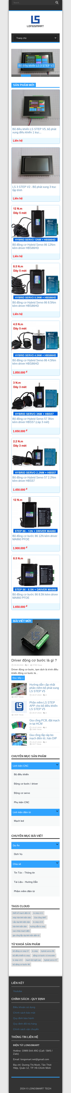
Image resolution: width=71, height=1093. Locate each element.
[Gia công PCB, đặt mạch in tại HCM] (19, 730)
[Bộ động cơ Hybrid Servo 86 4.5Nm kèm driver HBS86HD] (36, 356)
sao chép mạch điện (21, 931)
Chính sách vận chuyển (26, 1029)
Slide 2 (26, 75)
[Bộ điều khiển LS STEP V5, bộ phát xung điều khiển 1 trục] (36, 125)
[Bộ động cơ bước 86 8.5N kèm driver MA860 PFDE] (36, 590)
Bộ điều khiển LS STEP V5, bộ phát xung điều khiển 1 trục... (34, 130)
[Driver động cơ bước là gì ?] (35, 654)
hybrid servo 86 (47, 951)
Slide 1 (16, 75)
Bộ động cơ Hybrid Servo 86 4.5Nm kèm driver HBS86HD (34, 362)
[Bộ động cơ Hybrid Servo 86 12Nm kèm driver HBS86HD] (36, 240)
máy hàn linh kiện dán (22, 917)
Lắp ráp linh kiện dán (21, 922)
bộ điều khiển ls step (21, 956)
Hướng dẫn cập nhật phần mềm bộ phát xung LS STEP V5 (44, 688)
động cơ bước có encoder (44, 956)
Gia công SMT (40, 917)
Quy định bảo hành (23, 1018)
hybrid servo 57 (50, 960)
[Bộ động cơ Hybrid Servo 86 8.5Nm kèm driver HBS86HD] (36, 298)
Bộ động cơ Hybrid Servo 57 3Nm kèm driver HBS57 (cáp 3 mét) (33, 420)
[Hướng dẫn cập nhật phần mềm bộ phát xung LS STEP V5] (19, 694)
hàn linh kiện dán (20, 926)
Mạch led (19, 820)
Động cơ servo (22, 793)
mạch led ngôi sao (33, 960)
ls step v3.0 (38, 922)
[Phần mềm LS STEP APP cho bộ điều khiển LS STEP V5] (19, 712)
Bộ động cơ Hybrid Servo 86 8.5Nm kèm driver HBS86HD (34, 304)
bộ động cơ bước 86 (21, 964)
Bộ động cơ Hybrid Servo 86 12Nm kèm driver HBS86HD (33, 246)
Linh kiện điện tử (22, 812)
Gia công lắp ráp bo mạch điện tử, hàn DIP (43, 736)
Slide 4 (45, 75)
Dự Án (16, 845)
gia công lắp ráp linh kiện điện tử (26, 935)
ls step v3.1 (38, 913)
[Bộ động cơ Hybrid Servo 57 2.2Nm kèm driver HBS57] (36, 473)
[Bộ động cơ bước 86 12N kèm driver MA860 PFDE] (36, 531)
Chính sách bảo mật (24, 1012)
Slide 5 (55, 75)
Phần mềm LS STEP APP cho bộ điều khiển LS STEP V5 (43, 706)
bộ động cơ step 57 (21, 951)
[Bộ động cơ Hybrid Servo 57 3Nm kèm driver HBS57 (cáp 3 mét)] (36, 414)
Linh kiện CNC (20, 765)
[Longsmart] (35, 25)
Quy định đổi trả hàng (25, 1023)
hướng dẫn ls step (37, 926)
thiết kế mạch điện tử (21, 913)
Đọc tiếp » (18, 677)
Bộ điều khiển (21, 774)
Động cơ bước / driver (26, 783)
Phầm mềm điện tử (24, 891)
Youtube (17, 991)
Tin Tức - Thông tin (24, 872)
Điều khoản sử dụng (24, 1007)
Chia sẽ (17, 864)
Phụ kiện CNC (21, 802)
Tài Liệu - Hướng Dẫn (26, 882)
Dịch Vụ (18, 854)
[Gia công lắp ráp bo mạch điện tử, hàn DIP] (19, 744)
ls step (35, 951)
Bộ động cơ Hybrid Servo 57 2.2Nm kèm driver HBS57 (34, 479)
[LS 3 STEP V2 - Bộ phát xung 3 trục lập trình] (36, 182)
